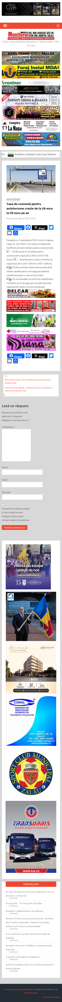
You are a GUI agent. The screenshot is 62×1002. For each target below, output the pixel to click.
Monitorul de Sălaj (14, 218)
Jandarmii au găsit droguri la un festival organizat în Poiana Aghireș (30, 966)
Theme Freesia (30, 992)
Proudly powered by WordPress (19, 989)
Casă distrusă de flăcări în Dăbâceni (23, 957)
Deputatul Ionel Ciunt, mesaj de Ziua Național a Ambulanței (28, 381)
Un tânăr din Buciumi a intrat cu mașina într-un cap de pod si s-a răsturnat (30, 893)
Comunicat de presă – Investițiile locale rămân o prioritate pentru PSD (29, 389)
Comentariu (8, 427)
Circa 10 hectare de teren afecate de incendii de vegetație (28, 936)
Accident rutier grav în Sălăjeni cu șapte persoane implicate (29, 947)
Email (5, 479)
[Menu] (5, 26)
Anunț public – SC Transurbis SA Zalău (24, 903)
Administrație (13, 199)
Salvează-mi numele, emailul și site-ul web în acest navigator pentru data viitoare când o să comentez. (16, 514)
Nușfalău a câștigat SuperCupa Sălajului (24, 911)
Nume (5, 467)
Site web (6, 492)
